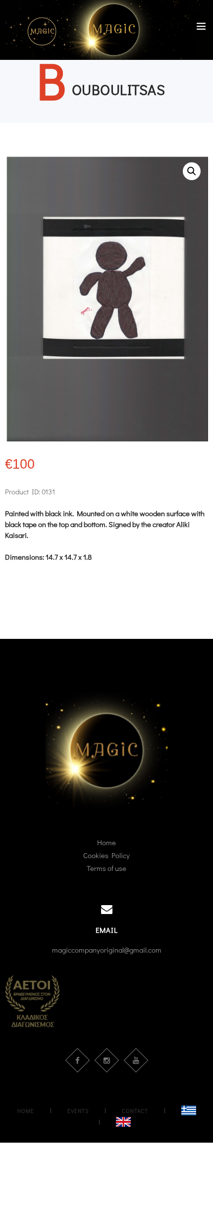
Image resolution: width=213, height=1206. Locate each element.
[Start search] (200, 487)
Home (106, 842)
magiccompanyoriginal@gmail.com (106, 950)
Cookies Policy (106, 855)
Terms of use (106, 868)
